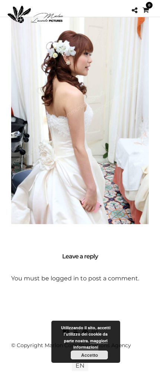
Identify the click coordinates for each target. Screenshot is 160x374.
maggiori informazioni (90, 344)
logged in (65, 278)
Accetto (89, 355)
